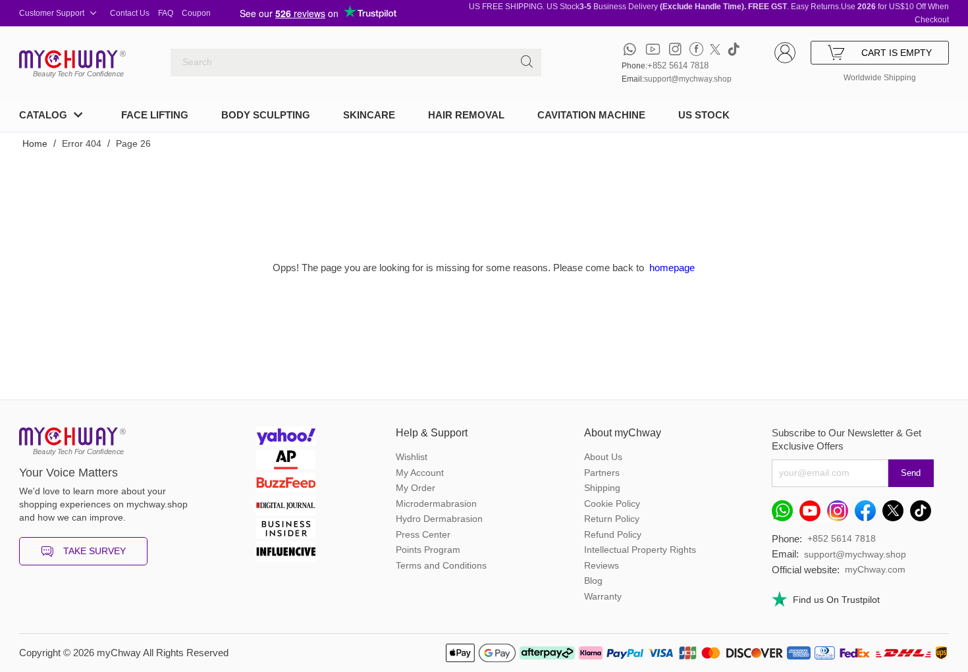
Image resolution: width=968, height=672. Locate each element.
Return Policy (611, 518)
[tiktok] (733, 49)
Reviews (601, 565)
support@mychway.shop (688, 79)
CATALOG (43, 114)
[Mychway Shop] (68, 59)
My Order (415, 487)
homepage (672, 267)
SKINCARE (369, 114)
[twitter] (715, 49)
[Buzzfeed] (285, 484)
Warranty (603, 596)
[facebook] (696, 49)
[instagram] (675, 49)
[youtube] (653, 49)
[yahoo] (285, 438)
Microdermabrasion (436, 503)
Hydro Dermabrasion (439, 518)
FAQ (165, 13)
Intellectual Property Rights (640, 549)
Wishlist (411, 457)
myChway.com (875, 569)
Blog (593, 580)
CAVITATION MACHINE (591, 114)
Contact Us (129, 13)
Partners (602, 472)
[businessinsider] (285, 530)
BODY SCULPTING (265, 114)
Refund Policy (612, 534)
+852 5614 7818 (678, 65)
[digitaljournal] (285, 507)
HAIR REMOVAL (466, 114)
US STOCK (704, 114)
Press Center (423, 534)
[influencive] (285, 553)
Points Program (428, 549)
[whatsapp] (630, 49)
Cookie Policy (612, 503)
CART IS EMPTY (896, 52)
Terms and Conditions (441, 565)
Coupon (196, 13)
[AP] (285, 461)
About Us (603, 457)
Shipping (602, 487)
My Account (420, 472)
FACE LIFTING (154, 114)
